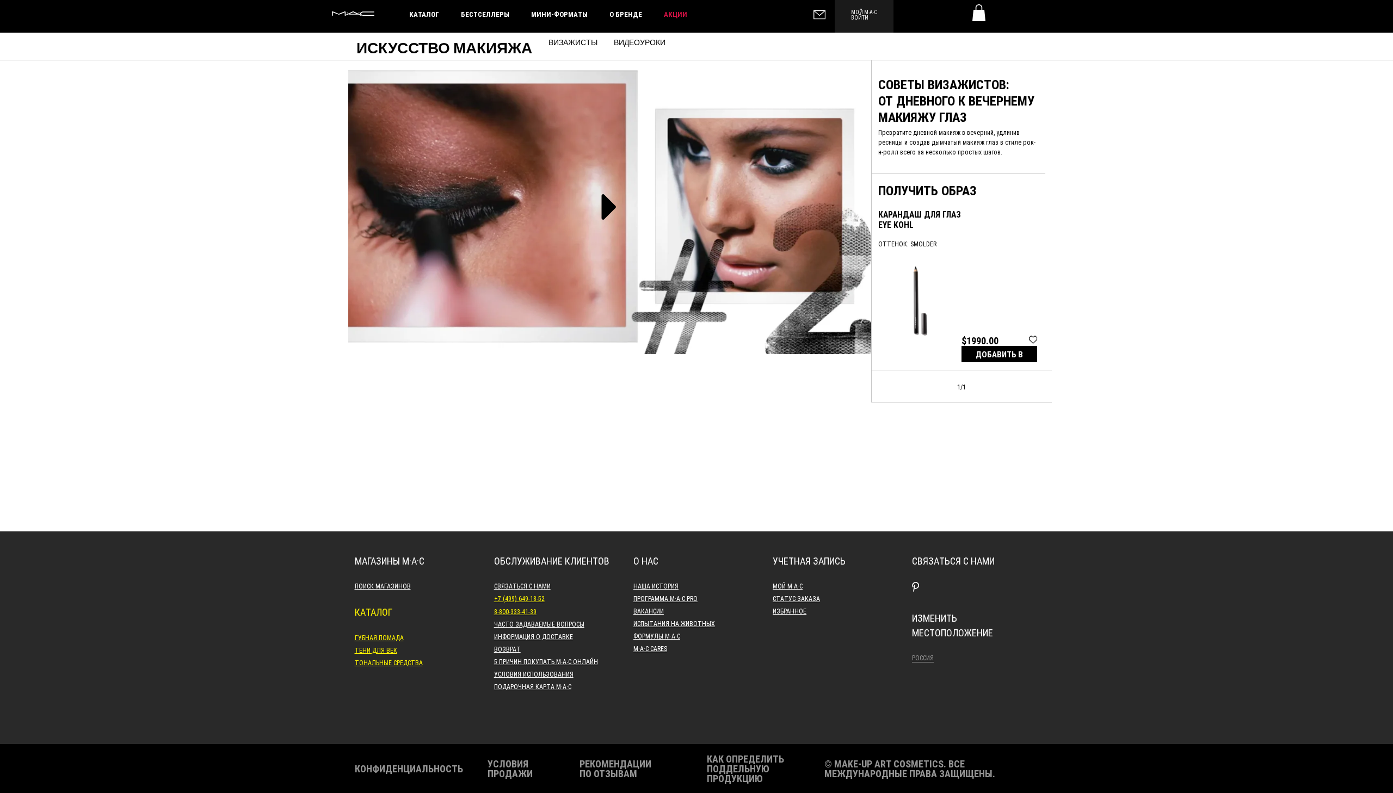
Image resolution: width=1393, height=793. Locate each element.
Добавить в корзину (999, 355)
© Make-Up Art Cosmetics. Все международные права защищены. (909, 768)
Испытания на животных (674, 623)
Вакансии (648, 610)
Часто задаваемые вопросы (539, 623)
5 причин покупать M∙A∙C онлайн (546, 661)
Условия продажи (510, 768)
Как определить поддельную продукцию (745, 768)
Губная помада (379, 637)
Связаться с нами (522, 585)
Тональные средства (389, 662)
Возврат (507, 649)
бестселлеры (485, 14)
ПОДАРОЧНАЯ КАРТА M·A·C (532, 686)
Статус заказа (796, 598)
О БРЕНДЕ (625, 14)
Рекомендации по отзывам (615, 768)
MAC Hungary (353, 13)
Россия (923, 657)
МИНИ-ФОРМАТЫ (559, 14)
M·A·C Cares (650, 648)
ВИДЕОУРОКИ (639, 43)
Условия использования (534, 674)
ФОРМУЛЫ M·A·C (656, 635)
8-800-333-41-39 (515, 611)
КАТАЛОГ (424, 14)
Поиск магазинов (383, 585)
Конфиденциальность (409, 768)
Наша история (656, 585)
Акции (675, 14)
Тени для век (376, 650)
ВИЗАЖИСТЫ (572, 43)
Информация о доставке (533, 636)
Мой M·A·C (788, 585)
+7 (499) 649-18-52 (519, 598)
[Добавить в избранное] (1033, 339)
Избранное (789, 610)
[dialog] (920, 219)
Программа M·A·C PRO (665, 598)
